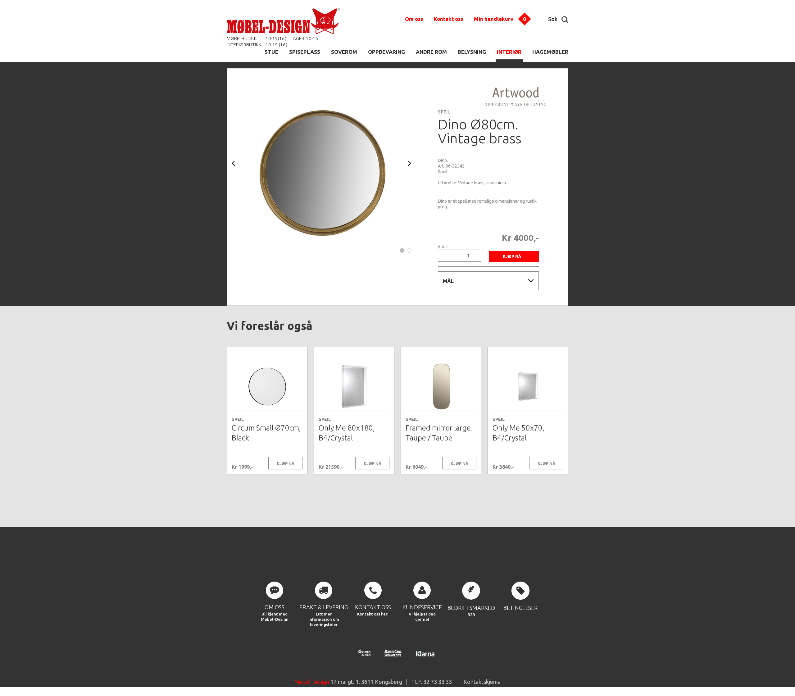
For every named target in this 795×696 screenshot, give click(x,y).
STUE (271, 52)
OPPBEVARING (386, 52)
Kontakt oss (448, 19)
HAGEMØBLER (550, 52)
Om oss (414, 19)
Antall (443, 247)
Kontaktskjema (482, 682)
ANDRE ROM (431, 52)
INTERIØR (509, 52)
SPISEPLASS (304, 52)
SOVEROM (344, 52)
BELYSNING (472, 52)
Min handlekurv (493, 19)
